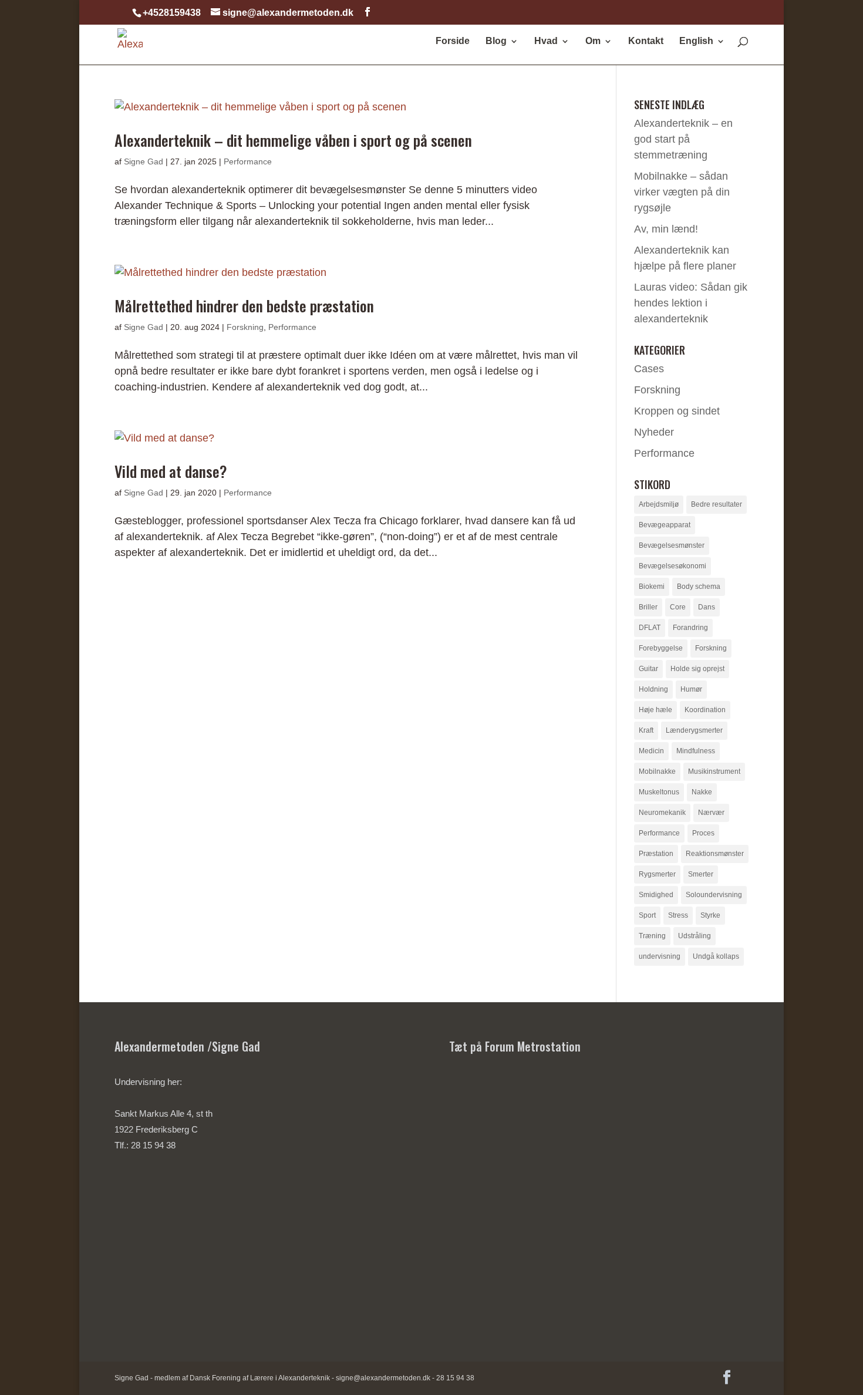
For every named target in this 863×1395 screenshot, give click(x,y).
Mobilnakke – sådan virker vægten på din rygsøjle (682, 192)
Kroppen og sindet (677, 411)
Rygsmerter (657, 874)
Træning (652, 936)
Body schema (698, 586)
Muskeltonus (659, 792)
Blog (496, 41)
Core (678, 607)
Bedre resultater (716, 504)
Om (593, 41)
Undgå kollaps (716, 956)
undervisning (659, 956)
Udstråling (694, 936)
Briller (648, 607)
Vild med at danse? (170, 471)
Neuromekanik (662, 812)
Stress (678, 915)
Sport (647, 915)
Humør (691, 689)
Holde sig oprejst (697, 669)
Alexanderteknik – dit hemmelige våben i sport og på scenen (293, 140)
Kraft (646, 730)
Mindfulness (695, 751)
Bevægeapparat (664, 525)
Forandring (690, 628)
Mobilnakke (657, 771)
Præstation (656, 854)
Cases (649, 369)
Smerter (700, 874)
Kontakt (645, 41)
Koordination (705, 710)
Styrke (710, 915)
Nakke (702, 792)
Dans (706, 607)
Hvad (546, 41)
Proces (703, 833)
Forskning (245, 327)
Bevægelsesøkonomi (672, 566)
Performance (248, 161)
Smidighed (656, 895)
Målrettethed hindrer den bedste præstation (244, 305)
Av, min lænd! (666, 229)
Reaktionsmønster (715, 854)
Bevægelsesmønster (671, 545)
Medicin (651, 751)
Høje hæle (655, 710)
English (696, 41)
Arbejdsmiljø (659, 504)
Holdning (653, 689)
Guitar (648, 669)
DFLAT (649, 628)
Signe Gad (143, 161)
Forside (453, 41)
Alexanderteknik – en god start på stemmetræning (683, 139)
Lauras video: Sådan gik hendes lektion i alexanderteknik (690, 303)
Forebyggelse (661, 648)
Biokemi (652, 586)
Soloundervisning (714, 895)
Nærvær (711, 812)
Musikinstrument (714, 771)
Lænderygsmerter (694, 730)
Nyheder (654, 432)
